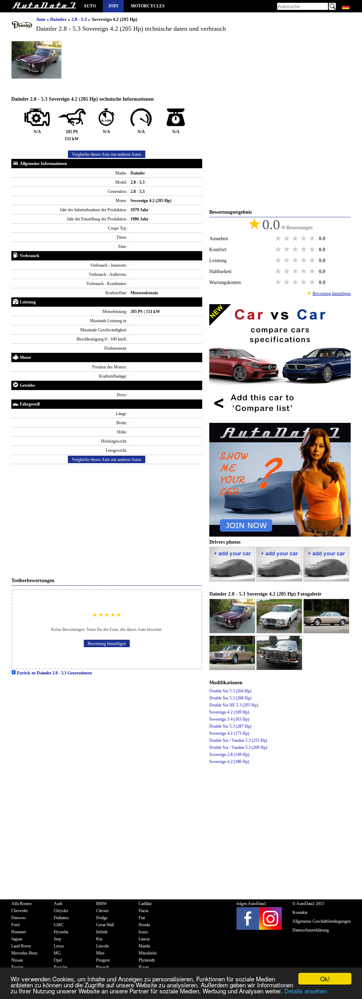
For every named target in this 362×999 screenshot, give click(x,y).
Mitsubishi (148, 953)
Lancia (144, 938)
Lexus (59, 946)
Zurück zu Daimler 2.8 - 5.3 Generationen (54, 672)
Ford (15, 924)
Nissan (17, 960)
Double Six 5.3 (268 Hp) (230, 698)
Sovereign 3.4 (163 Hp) (229, 719)
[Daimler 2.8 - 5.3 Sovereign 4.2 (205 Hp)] (232, 631)
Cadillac (145, 903)
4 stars (304, 238)
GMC (59, 924)
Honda (144, 924)
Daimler (59, 19)
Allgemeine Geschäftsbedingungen (321, 921)
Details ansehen (305, 990)
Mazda (144, 946)
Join (113, 6)
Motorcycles (148, 6)
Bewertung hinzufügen (107, 643)
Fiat (142, 917)
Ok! (325, 978)
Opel (58, 960)
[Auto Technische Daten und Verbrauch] (43, 6)
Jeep (57, 938)
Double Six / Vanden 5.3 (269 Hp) (238, 747)
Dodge (101, 917)
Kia (99, 938)
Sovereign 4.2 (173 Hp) (229, 733)
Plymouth (147, 960)
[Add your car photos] (232, 580)
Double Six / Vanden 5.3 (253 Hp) (238, 740)
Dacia (143, 910)
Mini (100, 953)
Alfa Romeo (21, 903)
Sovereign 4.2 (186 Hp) (229, 761)
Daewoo (18, 917)
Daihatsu (61, 917)
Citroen (102, 910)
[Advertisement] (106, 520)
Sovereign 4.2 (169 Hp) (229, 712)
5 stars (313, 238)
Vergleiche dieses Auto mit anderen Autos (106, 154)
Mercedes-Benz (24, 953)
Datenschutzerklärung (310, 930)
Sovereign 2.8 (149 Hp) (229, 754)
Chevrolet (19, 910)
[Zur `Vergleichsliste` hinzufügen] (280, 419)
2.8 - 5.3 (79, 19)
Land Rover (21, 946)
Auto (89, 6)
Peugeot (103, 960)
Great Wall (105, 924)
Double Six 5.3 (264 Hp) (230, 690)
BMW (101, 903)
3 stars (296, 238)
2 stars (287, 238)
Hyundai (61, 931)
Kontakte (300, 912)
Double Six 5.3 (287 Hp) (230, 726)
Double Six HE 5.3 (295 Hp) (233, 705)
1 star (279, 238)
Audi (58, 903)
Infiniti (101, 931)
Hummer (18, 931)
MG (57, 953)
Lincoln (102, 946)
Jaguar (16, 938)
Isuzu (143, 931)
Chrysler (61, 910)
